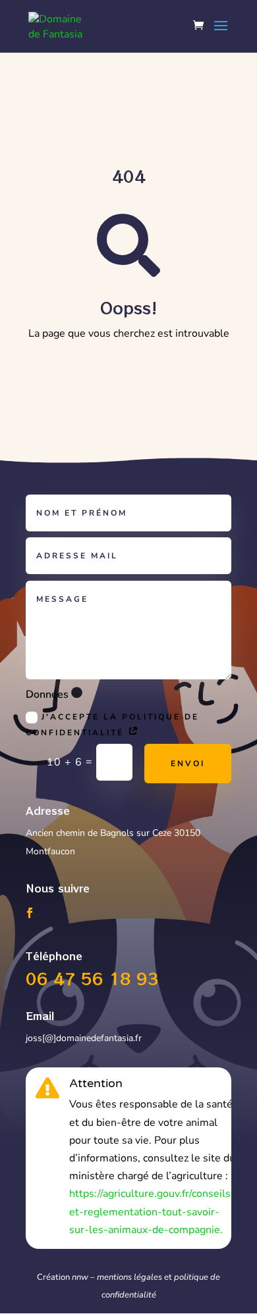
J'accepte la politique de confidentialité (112, 725)
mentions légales (129, 1277)
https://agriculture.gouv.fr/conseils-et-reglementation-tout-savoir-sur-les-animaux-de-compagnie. (152, 1211)
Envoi (188, 763)
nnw (80, 1277)
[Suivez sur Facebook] (29, 912)
